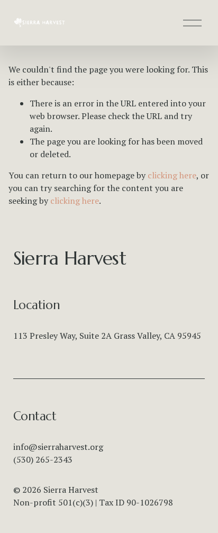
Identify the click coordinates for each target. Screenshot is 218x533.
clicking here (172, 175)
